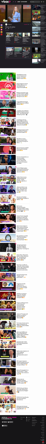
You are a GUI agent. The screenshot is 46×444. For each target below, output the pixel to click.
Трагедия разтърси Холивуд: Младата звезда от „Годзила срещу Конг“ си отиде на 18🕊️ (23, 247)
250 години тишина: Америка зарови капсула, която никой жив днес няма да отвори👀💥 (23, 362)
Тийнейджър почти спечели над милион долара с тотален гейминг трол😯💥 (21, 76)
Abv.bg (43, 417)
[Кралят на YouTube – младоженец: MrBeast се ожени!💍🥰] (8, 199)
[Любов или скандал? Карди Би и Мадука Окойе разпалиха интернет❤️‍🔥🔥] (8, 296)
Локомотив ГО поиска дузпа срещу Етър (18, 53)
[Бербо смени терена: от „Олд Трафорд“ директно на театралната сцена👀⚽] (8, 353)
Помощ (43, 435)
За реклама (42, 432)
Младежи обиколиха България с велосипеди (8, 39)
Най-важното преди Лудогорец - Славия (43, 6)
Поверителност (34, 422)
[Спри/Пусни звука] (3, 21)
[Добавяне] (29, 8)
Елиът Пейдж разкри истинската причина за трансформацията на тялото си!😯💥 (22, 169)
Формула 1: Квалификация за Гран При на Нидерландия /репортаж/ (43, 17)
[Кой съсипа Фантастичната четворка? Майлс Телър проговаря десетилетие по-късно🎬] (8, 208)
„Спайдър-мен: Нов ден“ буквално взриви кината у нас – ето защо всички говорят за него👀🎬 (23, 112)
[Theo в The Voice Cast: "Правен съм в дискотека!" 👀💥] (8, 277)
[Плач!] (1, 32)
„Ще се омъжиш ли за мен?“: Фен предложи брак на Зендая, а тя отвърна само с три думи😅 (22, 189)
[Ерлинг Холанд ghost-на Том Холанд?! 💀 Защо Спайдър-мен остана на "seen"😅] (8, 372)
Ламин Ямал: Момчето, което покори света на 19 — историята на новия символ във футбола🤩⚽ (22, 257)
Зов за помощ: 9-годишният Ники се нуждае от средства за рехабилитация (26, 39)
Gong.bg (43, 420)
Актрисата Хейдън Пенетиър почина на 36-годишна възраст (26, 54)
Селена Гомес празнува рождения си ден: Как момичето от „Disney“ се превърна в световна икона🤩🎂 (23, 218)
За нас (43, 430)
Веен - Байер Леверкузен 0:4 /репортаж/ (43, 55)
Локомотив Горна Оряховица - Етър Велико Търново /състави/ (9, 54)
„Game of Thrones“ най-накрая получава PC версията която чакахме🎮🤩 (22, 315)
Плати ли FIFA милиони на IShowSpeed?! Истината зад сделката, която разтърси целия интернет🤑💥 (22, 306)
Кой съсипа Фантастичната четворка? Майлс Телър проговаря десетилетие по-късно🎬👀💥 (23, 208)
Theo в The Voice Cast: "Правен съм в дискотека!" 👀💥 (22, 276)
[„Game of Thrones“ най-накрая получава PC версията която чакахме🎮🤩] (8, 316)
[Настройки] (29, 6)
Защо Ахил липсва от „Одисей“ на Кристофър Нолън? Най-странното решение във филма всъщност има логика (23, 267)
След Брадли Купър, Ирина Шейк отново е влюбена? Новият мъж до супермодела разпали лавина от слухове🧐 (23, 122)
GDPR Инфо (34, 423)
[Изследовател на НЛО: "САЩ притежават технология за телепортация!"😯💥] (8, 238)
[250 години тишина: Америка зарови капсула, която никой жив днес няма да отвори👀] (8, 363)
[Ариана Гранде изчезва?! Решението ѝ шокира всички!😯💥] (8, 150)
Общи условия (22, 417)
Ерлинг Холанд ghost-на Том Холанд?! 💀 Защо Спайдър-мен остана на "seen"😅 (23, 372)
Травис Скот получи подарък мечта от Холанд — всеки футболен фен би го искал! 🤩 (22, 179)
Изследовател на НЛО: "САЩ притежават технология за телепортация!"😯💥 (22, 237)
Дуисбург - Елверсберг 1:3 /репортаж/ (43, 11)
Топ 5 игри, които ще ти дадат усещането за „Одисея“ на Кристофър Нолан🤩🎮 (23, 324)
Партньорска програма (34, 417)
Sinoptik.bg (42, 425)
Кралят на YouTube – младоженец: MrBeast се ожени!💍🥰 (23, 198)
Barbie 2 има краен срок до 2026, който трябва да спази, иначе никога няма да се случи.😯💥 (22, 94)
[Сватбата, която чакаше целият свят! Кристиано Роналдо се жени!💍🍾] (8, 141)
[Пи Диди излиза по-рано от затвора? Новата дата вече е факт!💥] (8, 132)
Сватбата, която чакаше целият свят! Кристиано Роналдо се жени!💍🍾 (22, 140)
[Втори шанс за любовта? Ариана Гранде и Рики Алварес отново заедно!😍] (8, 381)
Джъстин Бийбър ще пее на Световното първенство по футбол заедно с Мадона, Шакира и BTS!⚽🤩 (23, 334)
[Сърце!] (1, 30)
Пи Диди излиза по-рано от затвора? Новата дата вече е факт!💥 (22, 131)
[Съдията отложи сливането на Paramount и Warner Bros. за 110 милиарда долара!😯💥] (8, 286)
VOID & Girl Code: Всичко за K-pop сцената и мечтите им (23, 398)
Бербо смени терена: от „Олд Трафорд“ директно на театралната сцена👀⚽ (23, 353)
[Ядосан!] (1, 34)
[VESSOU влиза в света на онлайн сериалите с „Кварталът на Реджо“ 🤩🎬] (8, 390)
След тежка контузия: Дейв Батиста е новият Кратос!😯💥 (23, 103)
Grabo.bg (43, 427)
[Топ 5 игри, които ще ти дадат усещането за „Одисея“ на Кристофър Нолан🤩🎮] (8, 325)
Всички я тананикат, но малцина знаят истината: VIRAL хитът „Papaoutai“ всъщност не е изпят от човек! (23, 160)
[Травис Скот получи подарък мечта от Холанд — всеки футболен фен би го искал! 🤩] (8, 179)
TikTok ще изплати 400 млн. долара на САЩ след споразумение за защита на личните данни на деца (43, 42)
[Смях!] (1, 27)
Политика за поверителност (34, 420)
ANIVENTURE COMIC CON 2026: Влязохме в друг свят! (22, 343)
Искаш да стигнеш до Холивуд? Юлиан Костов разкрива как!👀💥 (23, 407)
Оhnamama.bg (42, 422)
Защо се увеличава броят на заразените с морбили (17, 39)
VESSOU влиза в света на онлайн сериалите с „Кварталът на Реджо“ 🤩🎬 (22, 390)
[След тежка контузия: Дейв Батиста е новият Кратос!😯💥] (8, 104)
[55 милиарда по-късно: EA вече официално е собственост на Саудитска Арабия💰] (8, 86)
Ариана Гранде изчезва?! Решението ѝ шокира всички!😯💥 (23, 149)
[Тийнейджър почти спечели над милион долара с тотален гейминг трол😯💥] (8, 77)
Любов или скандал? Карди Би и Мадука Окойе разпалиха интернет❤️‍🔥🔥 (22, 295)
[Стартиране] (1, 21)
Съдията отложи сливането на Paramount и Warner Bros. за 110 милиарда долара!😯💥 (22, 286)
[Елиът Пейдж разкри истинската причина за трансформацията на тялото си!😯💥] (8, 170)
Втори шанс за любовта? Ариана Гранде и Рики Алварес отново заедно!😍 (22, 381)
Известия (33, 425)
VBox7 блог (42, 437)
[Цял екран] (29, 21)
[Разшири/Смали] (27, 21)
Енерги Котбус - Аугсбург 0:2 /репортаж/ (43, 60)
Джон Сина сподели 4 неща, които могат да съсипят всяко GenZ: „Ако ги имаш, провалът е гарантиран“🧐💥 (23, 228)
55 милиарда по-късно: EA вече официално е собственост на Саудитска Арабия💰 (22, 85)
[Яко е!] (1, 25)
